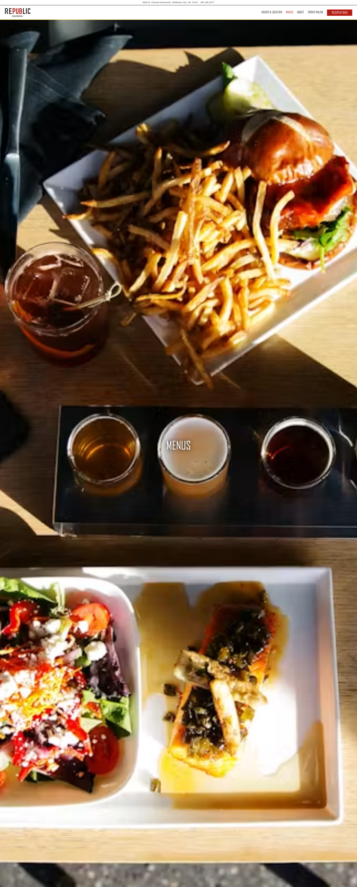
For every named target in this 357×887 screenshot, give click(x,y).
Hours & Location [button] (271, 12)
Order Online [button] (315, 12)
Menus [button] (289, 12)
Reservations (340, 12)
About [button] (300, 12)
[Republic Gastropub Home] (18, 12)
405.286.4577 (207, 2)
